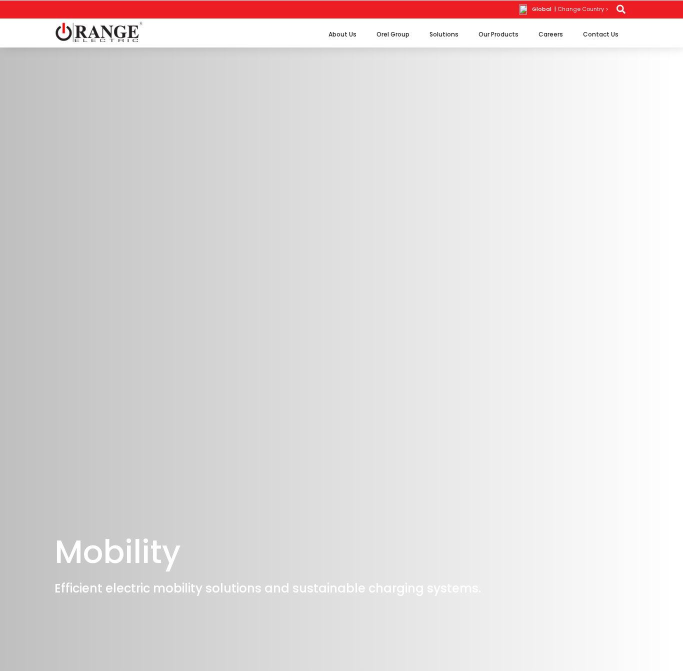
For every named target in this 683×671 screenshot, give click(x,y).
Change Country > (583, 9)
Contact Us (600, 34)
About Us (342, 34)
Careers (550, 34)
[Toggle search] (621, 9)
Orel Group (393, 34)
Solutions (444, 34)
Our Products (498, 34)
